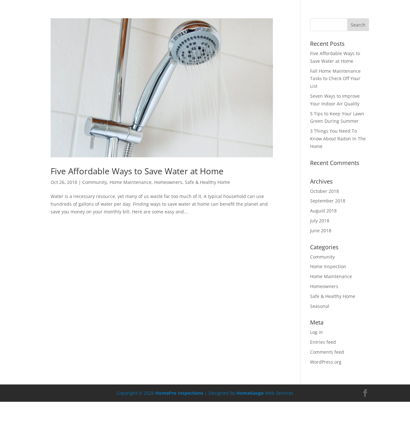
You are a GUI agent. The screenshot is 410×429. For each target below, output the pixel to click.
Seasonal (319, 306)
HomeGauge (250, 393)
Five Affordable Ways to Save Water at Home (137, 171)
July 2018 (319, 221)
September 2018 (327, 201)
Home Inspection (328, 266)
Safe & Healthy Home (207, 182)
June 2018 (320, 230)
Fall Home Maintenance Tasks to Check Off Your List (335, 78)
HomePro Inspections (179, 393)
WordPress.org (325, 362)
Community (94, 182)
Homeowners (168, 182)
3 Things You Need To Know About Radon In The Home (338, 138)
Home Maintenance (131, 182)
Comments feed (327, 352)
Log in (316, 332)
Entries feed (323, 342)
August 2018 (323, 211)
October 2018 (324, 191)
